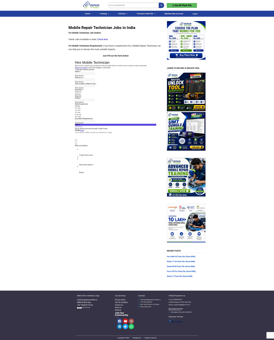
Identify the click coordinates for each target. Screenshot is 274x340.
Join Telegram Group (85, 305)
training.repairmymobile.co (87, 300)
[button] (104, 14)
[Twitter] (125, 326)
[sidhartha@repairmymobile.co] (139, 299)
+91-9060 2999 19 (146, 302)
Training (103, 13)
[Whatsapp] (131, 326)
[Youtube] (125, 321)
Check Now (102, 39)
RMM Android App (84, 302)
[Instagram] (131, 321)
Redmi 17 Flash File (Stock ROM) (179, 276)
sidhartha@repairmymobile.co (150, 300)
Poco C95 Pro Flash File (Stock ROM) (181, 271)
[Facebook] (119, 321)
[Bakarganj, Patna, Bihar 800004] (169, 312)
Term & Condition (121, 302)
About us (118, 307)
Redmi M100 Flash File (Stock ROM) (181, 266)
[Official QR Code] (139, 307)
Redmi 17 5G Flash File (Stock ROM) (181, 261)
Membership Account (174, 13)
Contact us (119, 305)
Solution (121, 13)
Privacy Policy (120, 300)
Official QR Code (145, 307)
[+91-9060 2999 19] (139, 302)
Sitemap (118, 310)
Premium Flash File (145, 13)
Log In (195, 14)
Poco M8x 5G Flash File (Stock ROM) (181, 257)
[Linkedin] (119, 326)
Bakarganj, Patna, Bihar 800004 (181, 312)
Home (87, 13)
